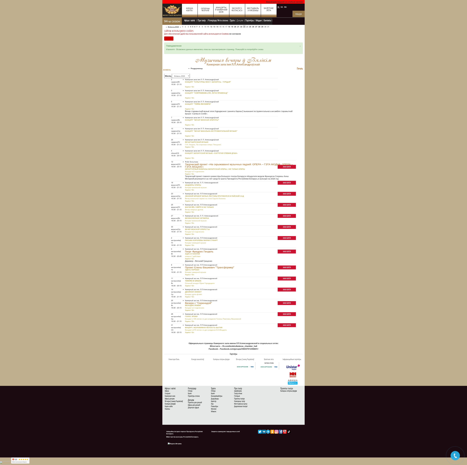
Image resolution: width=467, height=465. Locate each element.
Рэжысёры (214, 406)
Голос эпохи (191, 316)
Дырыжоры (215, 399)
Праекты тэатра (239, 399)
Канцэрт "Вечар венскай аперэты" (202, 120)
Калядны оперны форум (288, 391)
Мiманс (213, 411)
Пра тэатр (202, 20)
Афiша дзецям (170, 399)
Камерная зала (170, 396)
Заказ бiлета (287, 167)
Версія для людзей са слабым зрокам (284, 1)
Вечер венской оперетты (197, 229)
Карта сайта (169, 406)
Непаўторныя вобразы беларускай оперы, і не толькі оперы (215, 169)
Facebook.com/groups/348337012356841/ (239, 348)
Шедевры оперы (193, 185)
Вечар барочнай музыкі (196, 142)
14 (217, 26)
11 (208, 26)
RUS (282, 7)
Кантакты (267, 20)
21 (238, 26)
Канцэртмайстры (216, 396)
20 (235, 26)
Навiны (167, 409)
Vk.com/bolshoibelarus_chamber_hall (239, 346)
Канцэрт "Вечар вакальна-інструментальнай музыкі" (211, 131)
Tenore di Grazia (193, 280)
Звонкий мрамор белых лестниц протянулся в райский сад (214, 196)
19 (232, 26)
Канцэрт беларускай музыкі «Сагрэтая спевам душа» (211, 153)
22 (241, 26)
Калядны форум (170, 404)
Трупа (232, 20)
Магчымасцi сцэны (240, 404)
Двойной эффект (193, 292)
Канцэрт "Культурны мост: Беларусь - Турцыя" (208, 82)
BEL (279, 7)
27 (256, 26)
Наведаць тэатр (239, 401)
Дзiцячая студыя (193, 407)
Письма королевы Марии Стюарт (201, 240)
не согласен (235, 33)
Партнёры (249, 20)
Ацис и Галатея (192, 253)
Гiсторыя (237, 396)
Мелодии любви (193, 305)
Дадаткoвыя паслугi (240, 406)
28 (259, 26)
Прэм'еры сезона (194, 396)
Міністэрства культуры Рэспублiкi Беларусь (182, 437)
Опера (190, 391)
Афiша (167, 391)
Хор (212, 404)
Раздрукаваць (197, 68)
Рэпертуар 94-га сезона (218, 20)
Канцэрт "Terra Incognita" (198, 104)
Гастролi (167, 393)
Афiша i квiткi (190, 20)
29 (262, 26)
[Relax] (292, 382)
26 (253, 26)
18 (229, 26)
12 (211, 26)
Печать (300, 68)
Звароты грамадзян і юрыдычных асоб (225, 431)
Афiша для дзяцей (194, 405)
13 (214, 26)
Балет (190, 393)
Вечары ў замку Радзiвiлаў (174, 401)
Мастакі (213, 409)
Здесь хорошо (192, 269)
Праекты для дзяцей (195, 402)
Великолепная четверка (197, 218)
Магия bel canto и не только (199, 207)
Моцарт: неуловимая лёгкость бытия (203, 327)
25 (250, 26)
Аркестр (213, 401)
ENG (285, 7)
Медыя (259, 20)
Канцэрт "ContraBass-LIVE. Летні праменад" (206, 93)
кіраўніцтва (238, 391)
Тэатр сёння (238, 393)
